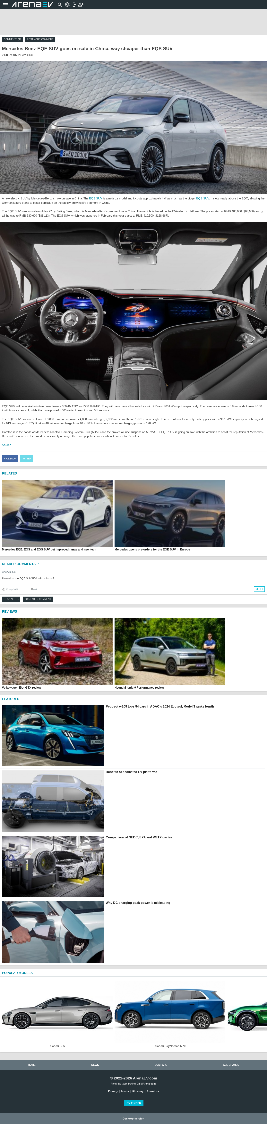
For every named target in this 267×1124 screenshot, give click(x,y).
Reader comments (19, 564)
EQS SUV (202, 198)
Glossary (138, 1091)
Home (32, 1064)
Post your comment (40, 39)
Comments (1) (12, 39)
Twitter (26, 458)
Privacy (113, 1091)
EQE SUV (95, 198)
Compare (161, 1064)
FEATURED (10, 699)
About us (153, 1091)
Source (6, 445)
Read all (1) (11, 599)
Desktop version (133, 1118)
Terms (125, 1091)
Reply (259, 589)
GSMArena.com (146, 1083)
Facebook (10, 458)
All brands (231, 1064)
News (95, 1064)
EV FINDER (134, 1103)
